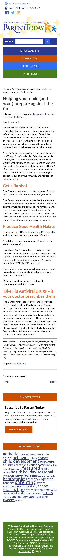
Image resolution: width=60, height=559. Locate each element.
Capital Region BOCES (23, 7)
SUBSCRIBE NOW (18, 429)
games (50, 469)
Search (9, 41)
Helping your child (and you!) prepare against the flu (28, 103)
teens (33, 496)
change (43, 458)
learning (30, 475)
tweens (9, 500)
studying (7, 497)
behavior (21, 457)
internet (19, 475)
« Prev (6, 381)
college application (25, 464)
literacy (31, 479)
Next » (53, 381)
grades (6, 472)
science (28, 490)
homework (8, 475)
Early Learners (30, 50)
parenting (25, 482)
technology (20, 496)
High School (30, 73)
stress (48, 492)
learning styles (14, 479)
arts (23, 454)
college (8, 465)
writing (18, 500)
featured (13, 363)
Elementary (30, 58)
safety (32, 486)
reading (22, 486)
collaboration (47, 461)
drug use (17, 469)
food (44, 468)
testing (43, 496)
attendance (31, 454)
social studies (18, 493)
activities (12, 453)
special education (34, 493)
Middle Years (30, 66)
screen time (42, 490)
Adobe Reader (32, 548)
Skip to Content (19, 3)
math (40, 479)
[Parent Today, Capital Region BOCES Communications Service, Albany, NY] (30, 32)
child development (21, 461)
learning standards (46, 476)
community (45, 465)
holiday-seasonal (38, 471)
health (23, 363)
